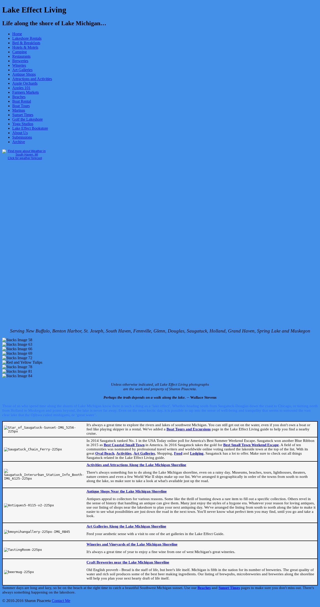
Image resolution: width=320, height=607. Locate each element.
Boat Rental (21, 101)
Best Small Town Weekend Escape (251, 445)
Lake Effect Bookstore (30, 128)
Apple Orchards (25, 83)
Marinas (18, 110)
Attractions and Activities (32, 79)
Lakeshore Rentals (27, 38)
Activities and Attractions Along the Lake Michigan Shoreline (136, 465)
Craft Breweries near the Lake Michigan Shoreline (127, 562)
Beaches (19, 97)
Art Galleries (22, 70)
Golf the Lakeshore (27, 119)
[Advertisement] (22, 248)
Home (17, 34)
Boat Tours (21, 106)
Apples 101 (21, 88)
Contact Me (61, 601)
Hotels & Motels (25, 47)
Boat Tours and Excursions (188, 429)
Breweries (20, 61)
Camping (19, 52)
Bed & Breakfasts (26, 43)
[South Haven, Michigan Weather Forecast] (24, 154)
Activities (124, 453)
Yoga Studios (22, 124)
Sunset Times (22, 115)
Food (178, 453)
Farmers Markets (25, 92)
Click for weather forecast (25, 158)
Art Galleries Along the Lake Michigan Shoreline (126, 526)
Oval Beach (104, 453)
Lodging (197, 453)
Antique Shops (24, 74)
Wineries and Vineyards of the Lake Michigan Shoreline (132, 544)
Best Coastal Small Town (124, 445)
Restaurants (21, 56)
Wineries (19, 65)
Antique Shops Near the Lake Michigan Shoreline (126, 491)
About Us (20, 133)
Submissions (22, 137)
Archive (18, 142)
